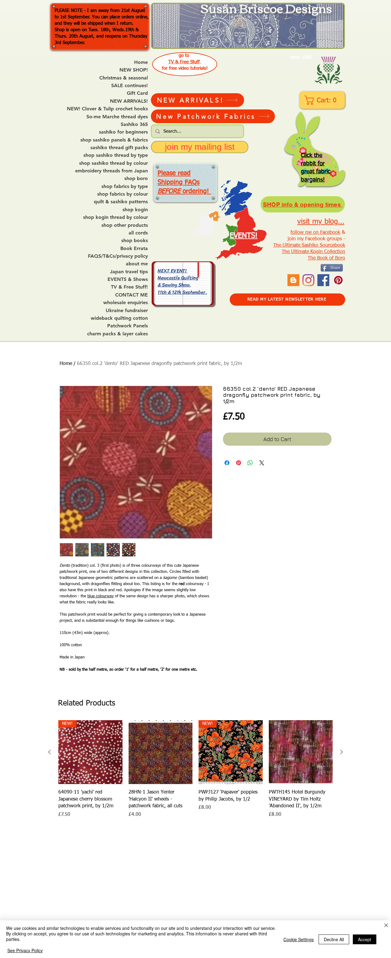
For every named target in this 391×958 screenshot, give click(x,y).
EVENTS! (244, 235)
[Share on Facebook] (227, 462)
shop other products (124, 225)
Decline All (334, 939)
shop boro (136, 178)
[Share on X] (261, 462)
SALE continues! (129, 85)
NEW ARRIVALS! (129, 101)
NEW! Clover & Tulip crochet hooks (107, 109)
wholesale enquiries (125, 302)
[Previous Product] (49, 752)
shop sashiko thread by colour (113, 163)
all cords (138, 233)
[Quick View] (161, 752)
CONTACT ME (131, 295)
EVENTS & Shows (128, 279)
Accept (364, 939)
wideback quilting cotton (119, 318)
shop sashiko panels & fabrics (114, 140)
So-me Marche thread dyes (117, 117)
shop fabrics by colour (122, 194)
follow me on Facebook (315, 232)
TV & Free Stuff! (129, 287)
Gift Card (137, 93)
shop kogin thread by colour (115, 217)
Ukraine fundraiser (127, 310)
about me (137, 264)
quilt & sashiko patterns (121, 202)
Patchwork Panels (127, 326)
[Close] (386, 926)
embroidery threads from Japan (111, 171)
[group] (195, 772)
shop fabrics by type (124, 186)
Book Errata (134, 248)
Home (141, 62)
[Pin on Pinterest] (238, 462)
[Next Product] (341, 752)
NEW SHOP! (133, 70)
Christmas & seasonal (123, 78)
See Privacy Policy (25, 950)
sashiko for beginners (123, 132)
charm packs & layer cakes (117, 334)
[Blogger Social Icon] (293, 280)
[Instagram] (308, 280)
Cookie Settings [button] (298, 939)
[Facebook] (323, 280)
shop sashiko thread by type (115, 155)
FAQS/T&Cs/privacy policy (118, 256)
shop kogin (135, 210)
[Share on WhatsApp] (250, 462)
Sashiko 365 (134, 124)
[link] (323, 100)
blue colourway (100, 596)
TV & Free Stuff (184, 62)
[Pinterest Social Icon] (338, 280)
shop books (134, 240)
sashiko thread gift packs (119, 147)
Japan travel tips (129, 272)
